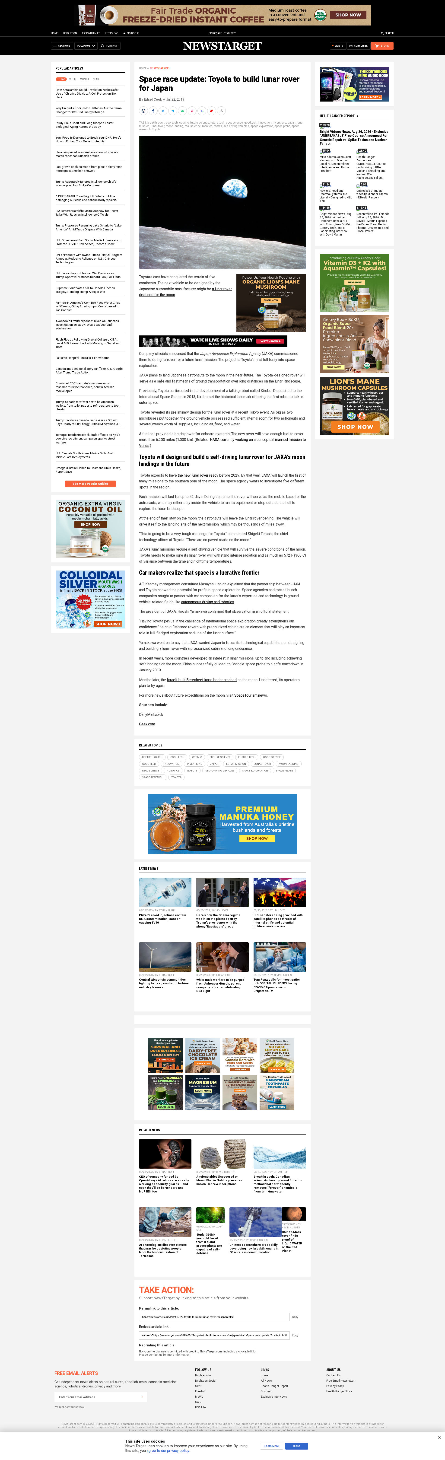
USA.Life (200, 1407)
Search (389, 33)
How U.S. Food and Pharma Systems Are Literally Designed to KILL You (336, 196)
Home (54, 33)
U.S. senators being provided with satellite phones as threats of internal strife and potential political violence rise (278, 920)
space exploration (262, 126)
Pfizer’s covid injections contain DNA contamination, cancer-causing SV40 (162, 918)
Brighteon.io (203, 1375)
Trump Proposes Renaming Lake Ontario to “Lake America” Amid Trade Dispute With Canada (88, 227)
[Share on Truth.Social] (202, 110)
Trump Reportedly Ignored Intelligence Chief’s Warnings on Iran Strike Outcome (86, 183)
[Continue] (142, 1397)
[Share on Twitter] (163, 110)
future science (199, 122)
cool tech (172, 122)
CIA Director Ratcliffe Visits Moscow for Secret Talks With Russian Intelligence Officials (87, 212)
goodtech (250, 122)
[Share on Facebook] (154, 110)
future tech (217, 122)
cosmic (184, 122)
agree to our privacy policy (168, 1450)
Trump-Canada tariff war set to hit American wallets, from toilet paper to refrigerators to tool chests (87, 405)
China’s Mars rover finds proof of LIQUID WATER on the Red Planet (292, 1241)
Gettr (198, 1386)
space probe (282, 126)
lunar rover (157, 126)
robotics (207, 126)
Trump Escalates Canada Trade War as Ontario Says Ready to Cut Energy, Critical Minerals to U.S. (88, 422)
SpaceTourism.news (250, 695)
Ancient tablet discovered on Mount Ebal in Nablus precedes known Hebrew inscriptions (219, 1180)
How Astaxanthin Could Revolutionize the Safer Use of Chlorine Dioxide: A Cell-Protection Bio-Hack (87, 93)
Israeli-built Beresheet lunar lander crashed (202, 680)
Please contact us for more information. (164, 1354)
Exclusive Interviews (274, 1396)
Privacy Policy (335, 1386)
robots (218, 126)
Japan (292, 122)
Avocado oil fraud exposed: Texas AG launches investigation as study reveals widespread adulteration (87, 324)
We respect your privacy (69, 1407)
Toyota (156, 129)
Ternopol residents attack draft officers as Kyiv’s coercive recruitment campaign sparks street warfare (88, 438)
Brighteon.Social (205, 1380)
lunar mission (236, 763)
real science (193, 126)
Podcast (266, 1391)
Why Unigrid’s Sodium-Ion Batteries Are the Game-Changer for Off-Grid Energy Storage (89, 110)
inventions (279, 122)
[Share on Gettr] (212, 110)
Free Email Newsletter (340, 1380)
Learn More (271, 1446)
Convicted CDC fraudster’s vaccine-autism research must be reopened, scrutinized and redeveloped (85, 387)
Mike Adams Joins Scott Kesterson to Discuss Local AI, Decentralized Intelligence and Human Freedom (335, 164)
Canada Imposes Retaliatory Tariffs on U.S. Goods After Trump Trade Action (89, 370)
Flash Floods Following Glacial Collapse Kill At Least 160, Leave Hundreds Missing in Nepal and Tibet (88, 343)
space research (152, 777)
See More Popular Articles (90, 483)
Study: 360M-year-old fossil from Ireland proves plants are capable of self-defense (209, 1244)
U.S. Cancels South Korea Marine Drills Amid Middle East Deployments (85, 455)
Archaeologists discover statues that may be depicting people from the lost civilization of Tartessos (163, 1250)
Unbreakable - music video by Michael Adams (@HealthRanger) (372, 194)
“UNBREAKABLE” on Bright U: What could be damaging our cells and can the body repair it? (87, 198)
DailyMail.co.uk (151, 714)
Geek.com (147, 724)
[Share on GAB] (183, 110)
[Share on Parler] (192, 110)
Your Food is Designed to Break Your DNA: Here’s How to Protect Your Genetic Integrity (88, 139)
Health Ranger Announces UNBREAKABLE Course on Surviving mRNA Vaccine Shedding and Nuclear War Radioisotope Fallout (371, 167)
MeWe (199, 1396)
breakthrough (155, 122)
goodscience (234, 122)
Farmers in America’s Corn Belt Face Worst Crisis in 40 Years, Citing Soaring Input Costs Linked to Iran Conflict (88, 306)
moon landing (174, 126)
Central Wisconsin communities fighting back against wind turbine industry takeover (164, 983)
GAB (198, 1402)
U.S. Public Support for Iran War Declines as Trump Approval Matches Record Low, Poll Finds (88, 275)
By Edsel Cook (150, 99)
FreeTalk (200, 1391)
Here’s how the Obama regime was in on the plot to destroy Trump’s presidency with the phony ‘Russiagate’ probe (218, 920)
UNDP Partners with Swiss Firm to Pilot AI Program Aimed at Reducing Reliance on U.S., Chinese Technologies (89, 258)
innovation (264, 122)
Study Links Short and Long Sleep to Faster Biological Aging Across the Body (84, 124)
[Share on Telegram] (173, 110)
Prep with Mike (91, 33)
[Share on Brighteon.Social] (144, 110)
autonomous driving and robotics (207, 602)
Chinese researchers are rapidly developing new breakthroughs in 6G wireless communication (254, 1248)
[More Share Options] (222, 110)
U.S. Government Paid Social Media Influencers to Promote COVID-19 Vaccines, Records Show (88, 242)
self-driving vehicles (236, 126)
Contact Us (333, 1375)
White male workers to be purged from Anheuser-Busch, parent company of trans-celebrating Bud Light (220, 985)
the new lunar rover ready (198, 475)
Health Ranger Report (337, 116)
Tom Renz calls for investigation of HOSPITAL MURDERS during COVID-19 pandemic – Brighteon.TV (277, 985)
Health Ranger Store (339, 1391)
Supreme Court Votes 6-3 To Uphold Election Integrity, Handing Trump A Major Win (85, 289)
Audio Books (131, 33)
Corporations (159, 68)
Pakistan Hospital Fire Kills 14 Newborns (82, 358)
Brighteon (70, 33)
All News (266, 1380)
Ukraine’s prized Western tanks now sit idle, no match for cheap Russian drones (87, 154)
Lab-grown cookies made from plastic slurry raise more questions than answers (89, 168)
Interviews (111, 33)
